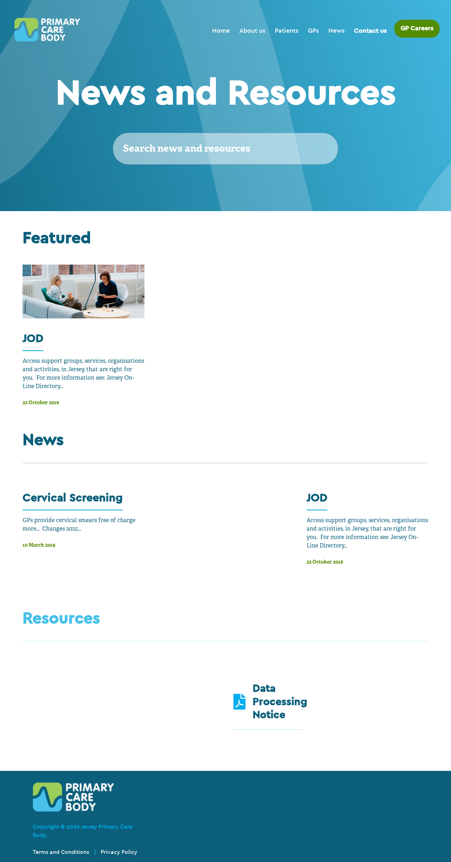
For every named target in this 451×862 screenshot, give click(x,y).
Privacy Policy (119, 852)
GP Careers (417, 28)
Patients (286, 30)
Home (221, 30)
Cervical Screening (73, 497)
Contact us (370, 30)
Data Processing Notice (280, 701)
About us (252, 30)
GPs (313, 30)
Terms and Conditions (61, 852)
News (336, 30)
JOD (33, 338)
